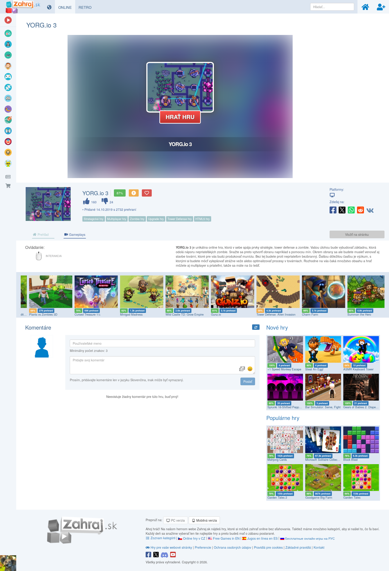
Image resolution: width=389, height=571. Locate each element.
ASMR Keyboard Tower (358, 369)
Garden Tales (351, 497)
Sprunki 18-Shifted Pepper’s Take (288, 407)
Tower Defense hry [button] (179, 219)
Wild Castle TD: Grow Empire (177, 314)
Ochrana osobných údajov (232, 547)
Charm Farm (303, 314)
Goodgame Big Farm (318, 497)
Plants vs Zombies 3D (36, 314)
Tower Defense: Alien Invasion (268, 314)
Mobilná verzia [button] (206, 520)
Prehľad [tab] (43, 234)
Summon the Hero (352, 314)
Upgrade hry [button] (156, 219)
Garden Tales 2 (277, 497)
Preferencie (203, 547)
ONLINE (66, 7)
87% (120, 193)
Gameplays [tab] (76, 234)
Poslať (247, 381)
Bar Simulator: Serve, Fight (323, 407)
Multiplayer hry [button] (116, 219)
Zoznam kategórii (163, 538)
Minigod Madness (124, 314)
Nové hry (277, 327)
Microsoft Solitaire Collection (323, 459)
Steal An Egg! (314, 369)
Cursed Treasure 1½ (80, 314)
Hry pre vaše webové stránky (171, 547)
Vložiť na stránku (357, 234)
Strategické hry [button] (94, 219)
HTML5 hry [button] (202, 219)
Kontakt (319, 547)
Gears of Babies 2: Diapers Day (363, 407)
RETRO (87, 7)
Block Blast (350, 459)
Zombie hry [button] (137, 219)
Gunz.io (209, 314)
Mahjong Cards (277, 459)
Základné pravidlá (298, 547)
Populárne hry (282, 418)
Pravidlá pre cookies (268, 547)
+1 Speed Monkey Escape (284, 369)
